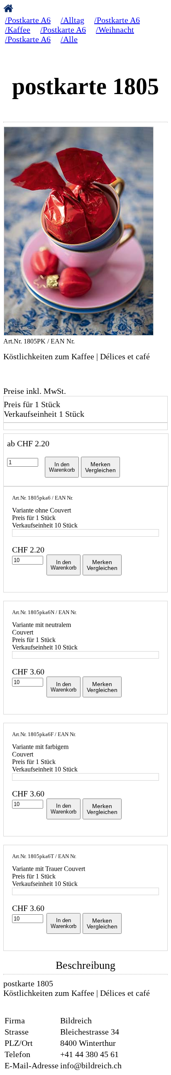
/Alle (69, 39)
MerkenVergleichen (100, 467)
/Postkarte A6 (28, 20)
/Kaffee (17, 29)
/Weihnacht (115, 29)
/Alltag (72, 20)
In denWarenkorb (62, 467)
